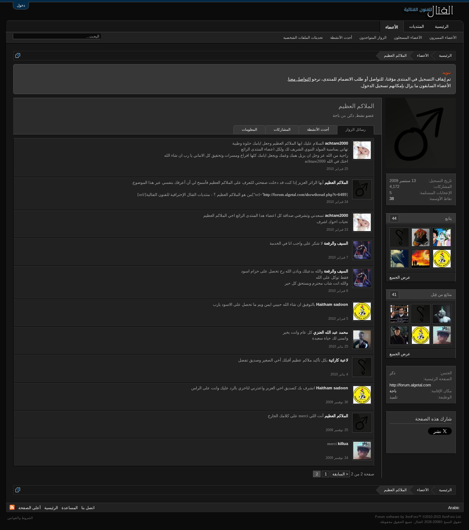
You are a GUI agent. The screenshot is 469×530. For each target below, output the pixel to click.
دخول (21, 5)
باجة (392, 391)
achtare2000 (336, 143)
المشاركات (282, 129)
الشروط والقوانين (20, 518)
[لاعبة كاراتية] (399, 237)
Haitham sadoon (332, 304)
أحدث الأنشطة (318, 129)
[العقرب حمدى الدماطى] (399, 314)
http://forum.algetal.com (410, 385)
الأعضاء (391, 27)
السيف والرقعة (336, 243)
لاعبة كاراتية (338, 360)
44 (394, 218)
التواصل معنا (299, 79)
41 (394, 294)
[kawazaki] (399, 258)
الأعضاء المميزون (443, 38)
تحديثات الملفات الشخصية (303, 38)
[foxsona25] (442, 314)
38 (391, 198)
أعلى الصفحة (29, 507)
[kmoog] (421, 237)
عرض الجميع (399, 277)
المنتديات (416, 26)
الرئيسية (441, 26)
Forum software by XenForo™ (418, 517)
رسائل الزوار (356, 129)
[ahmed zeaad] (442, 237)
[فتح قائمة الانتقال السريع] (17, 55)
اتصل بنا (88, 507)
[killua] (442, 335)
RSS (12, 507)
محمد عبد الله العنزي (330, 332)
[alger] (421, 258)
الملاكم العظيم (336, 182)
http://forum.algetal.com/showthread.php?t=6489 (305, 194)
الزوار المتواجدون (373, 38)
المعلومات (249, 129)
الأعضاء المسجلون (408, 38)
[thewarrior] (399, 335)
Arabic (453, 507)
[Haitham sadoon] (442, 258)
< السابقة (340, 474)
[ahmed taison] (421, 314)
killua (343, 443)
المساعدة (70, 507)
